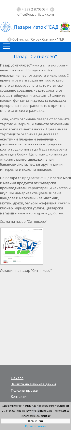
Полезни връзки (24, 390)
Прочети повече (35, 426)
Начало (17, 378)
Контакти (19, 396)
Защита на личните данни (33, 384)
